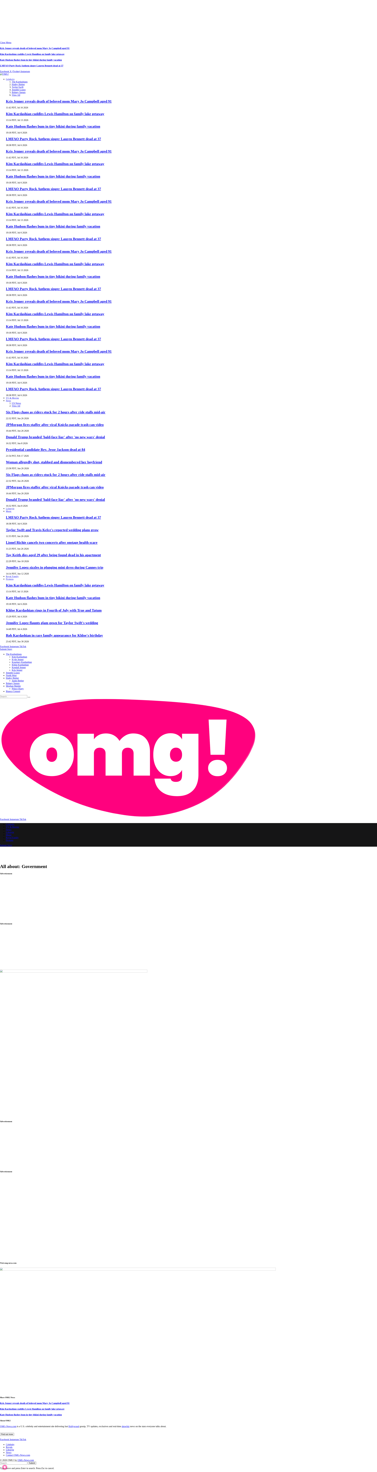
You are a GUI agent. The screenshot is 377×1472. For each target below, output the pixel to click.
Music (8, 511)
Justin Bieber (18, 680)
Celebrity (10, 79)
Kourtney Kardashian (22, 662)
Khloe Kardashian (20, 665)
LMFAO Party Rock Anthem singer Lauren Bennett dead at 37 (31, 65)
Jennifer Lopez (19, 89)
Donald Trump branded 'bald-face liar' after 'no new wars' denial (55, 437)
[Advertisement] (88, 20)
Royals (9, 1447)
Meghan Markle (13, 686)
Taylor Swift (17, 87)
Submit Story (6, 649)
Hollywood (73, 1426)
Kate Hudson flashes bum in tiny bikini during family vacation (31, 60)
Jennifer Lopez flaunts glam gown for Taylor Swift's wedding (52, 623)
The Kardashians (20, 82)
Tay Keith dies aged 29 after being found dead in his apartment (53, 555)
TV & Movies (12, 398)
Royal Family (12, 576)
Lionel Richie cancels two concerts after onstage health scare (51, 542)
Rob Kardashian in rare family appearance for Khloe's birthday (54, 635)
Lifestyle (10, 509)
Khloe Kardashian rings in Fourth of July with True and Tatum (54, 610)
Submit (32, 1463)
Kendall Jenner (19, 667)
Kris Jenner (17, 670)
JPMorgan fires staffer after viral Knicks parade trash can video (55, 425)
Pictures (10, 579)
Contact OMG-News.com (18, 1455)
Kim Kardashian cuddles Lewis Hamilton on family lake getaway (32, 54)
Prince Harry (18, 688)
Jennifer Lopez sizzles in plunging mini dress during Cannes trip (54, 567)
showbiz (125, 1426)
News (8, 401)
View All (16, 95)
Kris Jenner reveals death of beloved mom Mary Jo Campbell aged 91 (35, 48)
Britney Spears (18, 92)
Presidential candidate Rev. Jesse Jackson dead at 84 (45, 449)
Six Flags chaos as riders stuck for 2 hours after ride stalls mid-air (55, 412)
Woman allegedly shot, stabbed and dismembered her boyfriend (54, 462)
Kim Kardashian (19, 657)
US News (16, 403)
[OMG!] (4, 74)
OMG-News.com (8, 1426)
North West (11, 675)
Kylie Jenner (18, 659)
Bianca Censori (13, 691)
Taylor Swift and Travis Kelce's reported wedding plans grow (52, 530)
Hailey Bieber (18, 84)
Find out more (7, 1434)
